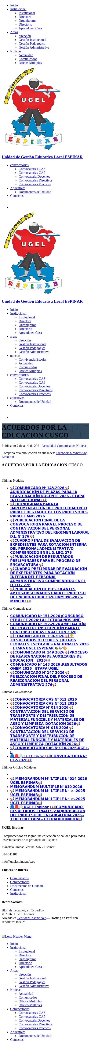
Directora (25, 17)
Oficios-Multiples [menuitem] (30, 1005)
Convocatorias (19, 882)
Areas (14, 32)
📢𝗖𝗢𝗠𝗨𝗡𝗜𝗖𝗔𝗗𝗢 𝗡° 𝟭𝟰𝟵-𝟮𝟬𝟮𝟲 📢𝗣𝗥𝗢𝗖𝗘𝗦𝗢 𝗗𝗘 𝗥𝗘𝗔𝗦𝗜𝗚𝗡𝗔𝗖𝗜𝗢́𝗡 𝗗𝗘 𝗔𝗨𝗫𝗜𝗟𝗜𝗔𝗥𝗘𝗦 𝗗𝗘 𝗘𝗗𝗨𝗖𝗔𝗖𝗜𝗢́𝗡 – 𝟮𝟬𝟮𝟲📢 (49, 656)
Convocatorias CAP (32, 172)
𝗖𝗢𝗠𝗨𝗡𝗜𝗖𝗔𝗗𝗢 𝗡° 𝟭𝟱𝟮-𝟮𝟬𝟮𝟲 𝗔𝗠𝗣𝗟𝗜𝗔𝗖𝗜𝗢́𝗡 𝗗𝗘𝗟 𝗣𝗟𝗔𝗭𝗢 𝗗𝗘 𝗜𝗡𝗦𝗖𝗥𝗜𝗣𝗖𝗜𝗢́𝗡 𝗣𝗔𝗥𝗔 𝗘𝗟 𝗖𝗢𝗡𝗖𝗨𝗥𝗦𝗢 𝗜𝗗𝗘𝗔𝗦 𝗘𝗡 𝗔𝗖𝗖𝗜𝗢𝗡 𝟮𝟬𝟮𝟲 (48, 628)
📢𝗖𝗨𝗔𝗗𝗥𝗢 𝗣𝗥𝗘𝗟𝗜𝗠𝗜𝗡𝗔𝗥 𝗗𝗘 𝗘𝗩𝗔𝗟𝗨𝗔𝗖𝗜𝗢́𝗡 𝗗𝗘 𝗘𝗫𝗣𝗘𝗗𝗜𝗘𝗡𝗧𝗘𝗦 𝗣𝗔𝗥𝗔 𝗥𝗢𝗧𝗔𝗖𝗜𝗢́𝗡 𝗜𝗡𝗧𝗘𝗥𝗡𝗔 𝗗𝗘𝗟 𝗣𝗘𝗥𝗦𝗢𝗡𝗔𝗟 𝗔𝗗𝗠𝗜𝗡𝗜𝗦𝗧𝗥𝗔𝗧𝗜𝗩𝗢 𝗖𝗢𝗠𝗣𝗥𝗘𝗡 (48, 577)
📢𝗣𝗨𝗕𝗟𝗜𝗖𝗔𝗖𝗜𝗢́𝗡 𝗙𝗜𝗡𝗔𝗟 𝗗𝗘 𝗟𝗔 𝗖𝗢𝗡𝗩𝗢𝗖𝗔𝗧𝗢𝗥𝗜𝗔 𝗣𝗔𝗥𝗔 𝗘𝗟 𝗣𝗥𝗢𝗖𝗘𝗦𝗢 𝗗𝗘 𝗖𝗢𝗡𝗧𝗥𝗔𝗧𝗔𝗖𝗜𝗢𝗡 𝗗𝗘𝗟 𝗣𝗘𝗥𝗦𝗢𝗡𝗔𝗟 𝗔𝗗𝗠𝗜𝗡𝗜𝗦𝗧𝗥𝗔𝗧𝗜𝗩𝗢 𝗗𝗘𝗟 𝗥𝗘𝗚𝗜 (49, 528)
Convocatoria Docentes (34, 176)
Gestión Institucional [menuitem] (32, 978)
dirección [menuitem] (25, 974)
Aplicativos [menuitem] (17, 1032)
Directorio (25, 24)
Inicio (14, 5)
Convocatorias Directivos (35, 180)
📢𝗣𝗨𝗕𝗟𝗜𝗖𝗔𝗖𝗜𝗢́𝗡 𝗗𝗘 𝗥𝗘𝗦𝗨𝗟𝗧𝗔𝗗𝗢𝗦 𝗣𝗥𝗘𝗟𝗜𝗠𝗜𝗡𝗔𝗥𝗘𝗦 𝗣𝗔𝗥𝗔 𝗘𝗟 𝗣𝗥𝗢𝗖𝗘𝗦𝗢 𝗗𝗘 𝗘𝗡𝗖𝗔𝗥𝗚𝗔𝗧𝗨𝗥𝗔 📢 (45, 561)
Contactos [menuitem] (16, 1039)
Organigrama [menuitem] (27, 959)
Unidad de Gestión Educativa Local (42, 157)
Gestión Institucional (32, 40)
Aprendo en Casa (30, 28)
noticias (15, 355)
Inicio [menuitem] (14, 944)
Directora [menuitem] (25, 955)
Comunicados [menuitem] (28, 997)
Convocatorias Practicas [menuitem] (35, 1028)
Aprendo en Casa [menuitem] (30, 967)
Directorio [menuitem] (25, 963)
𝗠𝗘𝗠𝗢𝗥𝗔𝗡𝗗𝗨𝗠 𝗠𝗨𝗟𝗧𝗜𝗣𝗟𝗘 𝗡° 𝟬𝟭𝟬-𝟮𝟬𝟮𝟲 (46, 787)
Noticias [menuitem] (15, 990)
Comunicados (28, 59)
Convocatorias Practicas (35, 184)
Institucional (18, 9)
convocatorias (19, 165)
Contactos (16, 195)
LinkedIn (8, 457)
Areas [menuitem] (14, 970)
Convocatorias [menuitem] (19, 1009)
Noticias (15, 51)
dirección (25, 36)
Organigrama (27, 20)
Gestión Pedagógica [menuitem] (32, 982)
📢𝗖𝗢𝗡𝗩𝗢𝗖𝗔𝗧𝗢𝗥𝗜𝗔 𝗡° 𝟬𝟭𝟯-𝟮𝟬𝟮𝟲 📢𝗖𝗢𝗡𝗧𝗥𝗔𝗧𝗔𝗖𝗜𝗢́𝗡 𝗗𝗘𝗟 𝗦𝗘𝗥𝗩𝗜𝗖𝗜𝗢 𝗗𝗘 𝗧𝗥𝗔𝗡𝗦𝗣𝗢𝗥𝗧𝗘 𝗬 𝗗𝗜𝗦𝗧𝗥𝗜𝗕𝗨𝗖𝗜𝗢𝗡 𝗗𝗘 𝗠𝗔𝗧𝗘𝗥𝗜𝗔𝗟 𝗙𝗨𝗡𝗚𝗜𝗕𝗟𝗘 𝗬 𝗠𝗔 (47, 736)
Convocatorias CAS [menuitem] (32, 1013)
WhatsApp (80, 453)
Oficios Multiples (30, 63)
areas (13, 336)
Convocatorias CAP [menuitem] (32, 1016)
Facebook (63, 453)
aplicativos (17, 398)
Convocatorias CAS (32, 169)
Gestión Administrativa (34, 47)
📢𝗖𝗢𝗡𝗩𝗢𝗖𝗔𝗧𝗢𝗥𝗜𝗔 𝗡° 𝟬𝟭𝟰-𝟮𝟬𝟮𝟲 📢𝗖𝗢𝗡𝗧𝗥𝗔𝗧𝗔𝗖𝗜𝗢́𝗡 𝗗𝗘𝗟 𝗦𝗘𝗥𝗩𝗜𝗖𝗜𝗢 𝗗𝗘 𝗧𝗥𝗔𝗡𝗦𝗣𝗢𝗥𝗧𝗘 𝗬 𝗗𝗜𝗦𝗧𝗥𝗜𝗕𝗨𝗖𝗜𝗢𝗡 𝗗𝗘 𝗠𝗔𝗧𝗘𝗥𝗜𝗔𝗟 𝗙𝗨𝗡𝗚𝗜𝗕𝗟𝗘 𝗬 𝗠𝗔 (47, 715)
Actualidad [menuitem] (26, 993)
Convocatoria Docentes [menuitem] (34, 1020)
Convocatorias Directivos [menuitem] (35, 1024)
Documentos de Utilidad (35, 192)
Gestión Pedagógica (32, 43)
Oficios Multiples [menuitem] (30, 1001)
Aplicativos (17, 188)
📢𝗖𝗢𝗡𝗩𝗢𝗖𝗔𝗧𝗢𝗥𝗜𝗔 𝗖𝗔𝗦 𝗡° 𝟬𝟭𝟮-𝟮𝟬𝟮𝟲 (43, 699)
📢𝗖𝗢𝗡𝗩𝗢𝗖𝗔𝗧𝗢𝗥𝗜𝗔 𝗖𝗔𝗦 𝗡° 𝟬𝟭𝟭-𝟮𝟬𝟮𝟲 (43, 703)
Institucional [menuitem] (18, 947)
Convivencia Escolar (32, 359)
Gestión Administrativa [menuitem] (34, 986)
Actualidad (26, 55)
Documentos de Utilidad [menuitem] (35, 1036)
